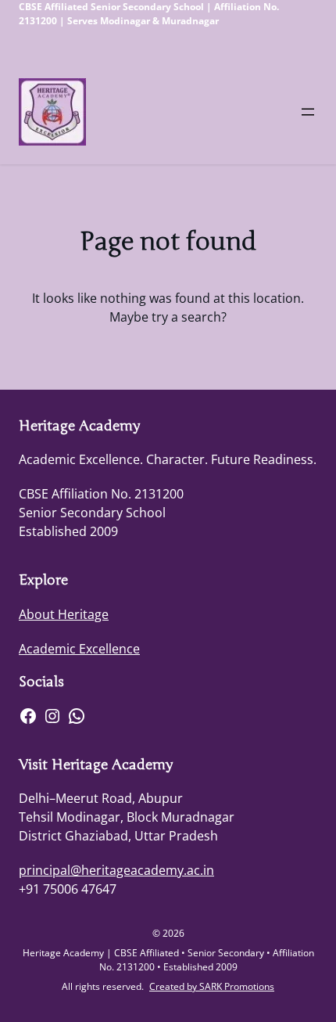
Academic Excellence (79, 648)
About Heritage (64, 614)
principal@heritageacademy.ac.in (116, 870)
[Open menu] (307, 112)
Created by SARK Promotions (211, 986)
